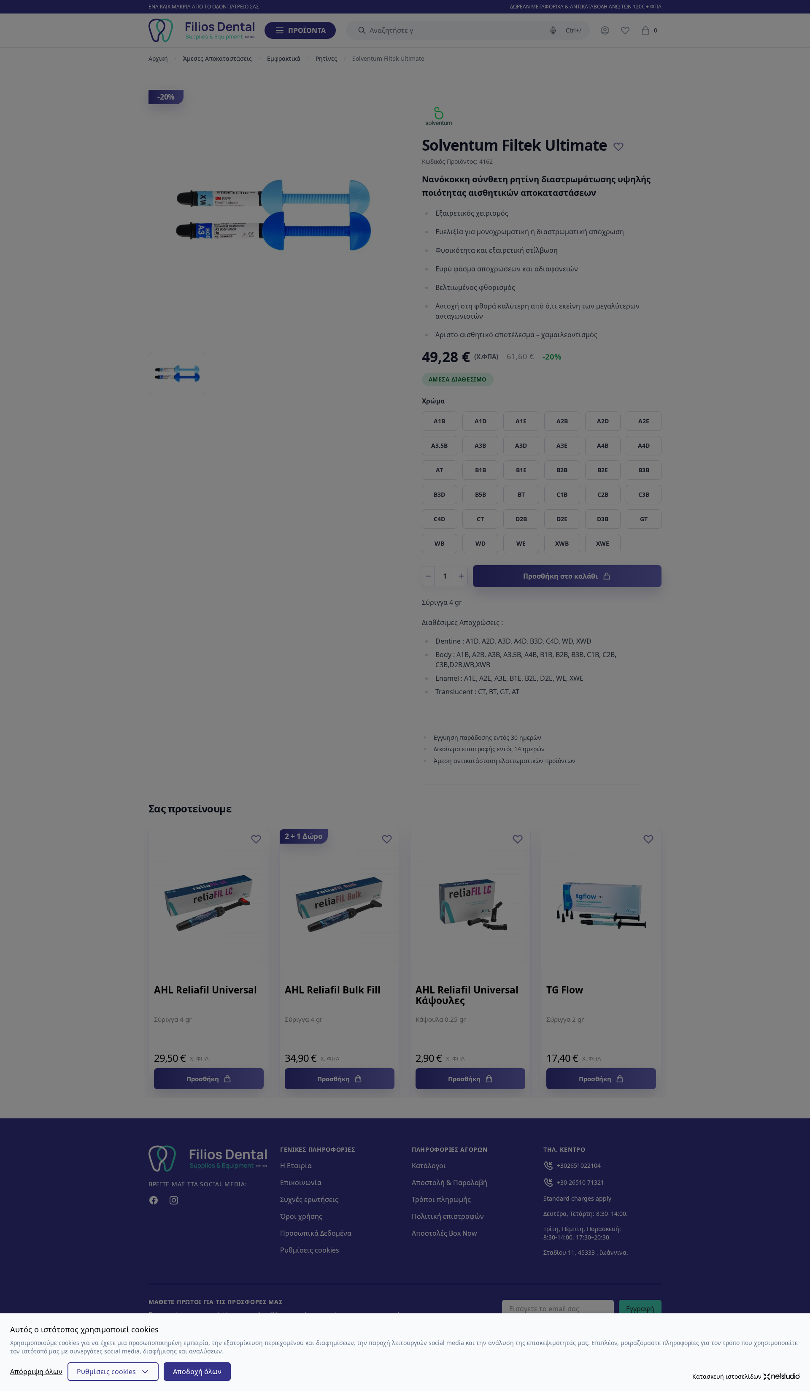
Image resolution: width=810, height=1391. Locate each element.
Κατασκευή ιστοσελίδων (726, 1376)
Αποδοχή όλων (197, 1371)
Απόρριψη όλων (36, 1371)
